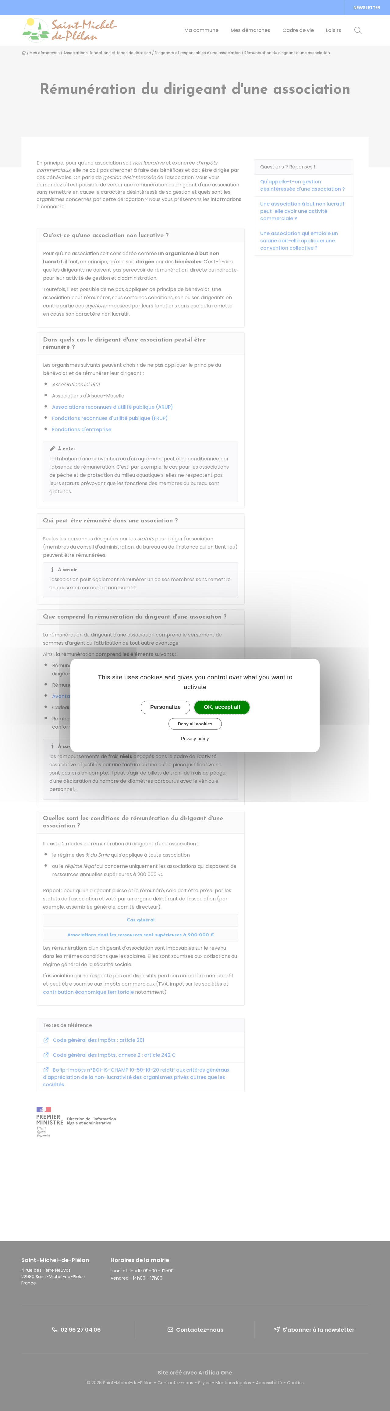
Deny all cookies (195, 723)
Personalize (165, 707)
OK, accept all (222, 707)
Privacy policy (195, 738)
